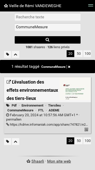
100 (88, 53)
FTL (41, 110)
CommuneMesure (53, 67)
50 (79, 53)
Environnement (32, 105)
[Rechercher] (48, 40)
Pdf (14, 105)
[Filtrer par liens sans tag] (7, 54)
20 (70, 53)
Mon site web (59, 161)
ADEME (54, 110)
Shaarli (37, 161)
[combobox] (48, 27)
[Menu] (90, 7)
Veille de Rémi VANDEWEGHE (34, 5)
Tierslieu (54, 105)
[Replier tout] (15, 54)
